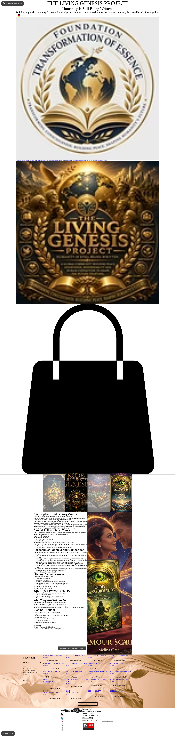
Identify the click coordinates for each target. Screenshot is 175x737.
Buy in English (27, 668)
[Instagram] (71, 726)
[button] (87, 389)
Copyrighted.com (108, 721)
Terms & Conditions (90, 715)
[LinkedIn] (71, 718)
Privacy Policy (87, 709)
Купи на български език (30, 672)
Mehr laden (87, 704)
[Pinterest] (71, 722)
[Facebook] (71, 724)
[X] (71, 728)
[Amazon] (71, 720)
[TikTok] (71, 730)
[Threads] (71, 714)
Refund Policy (87, 718)
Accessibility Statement (91, 711)
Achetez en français (29, 670)
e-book (25, 674)
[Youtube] (71, 716)
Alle (24, 666)
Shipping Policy (88, 713)
